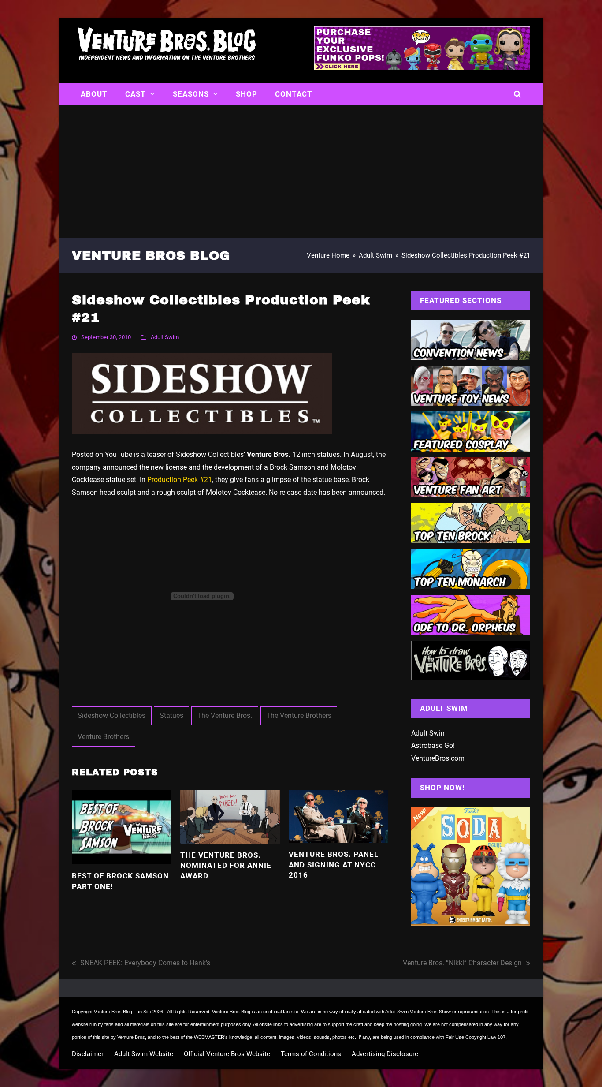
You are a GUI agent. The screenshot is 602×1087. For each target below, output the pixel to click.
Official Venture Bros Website (227, 1054)
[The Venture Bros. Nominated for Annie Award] (230, 816)
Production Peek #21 (179, 479)
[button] (517, 94)
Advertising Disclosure (385, 1054)
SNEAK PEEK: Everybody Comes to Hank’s (141, 964)
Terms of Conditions (311, 1054)
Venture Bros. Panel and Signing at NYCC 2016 (334, 864)
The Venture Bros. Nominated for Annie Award (225, 865)
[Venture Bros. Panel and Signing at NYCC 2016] (338, 815)
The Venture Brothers (298, 715)
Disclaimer (88, 1054)
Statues (171, 715)
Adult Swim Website (143, 1054)
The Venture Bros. (224, 715)
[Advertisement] (301, 171)
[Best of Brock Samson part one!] (121, 826)
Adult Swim (165, 337)
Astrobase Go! (433, 745)
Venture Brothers (103, 736)
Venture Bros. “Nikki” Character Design (462, 964)
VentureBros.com (438, 758)
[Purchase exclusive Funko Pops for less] (422, 67)
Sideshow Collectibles (111, 715)
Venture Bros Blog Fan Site (122, 1011)
